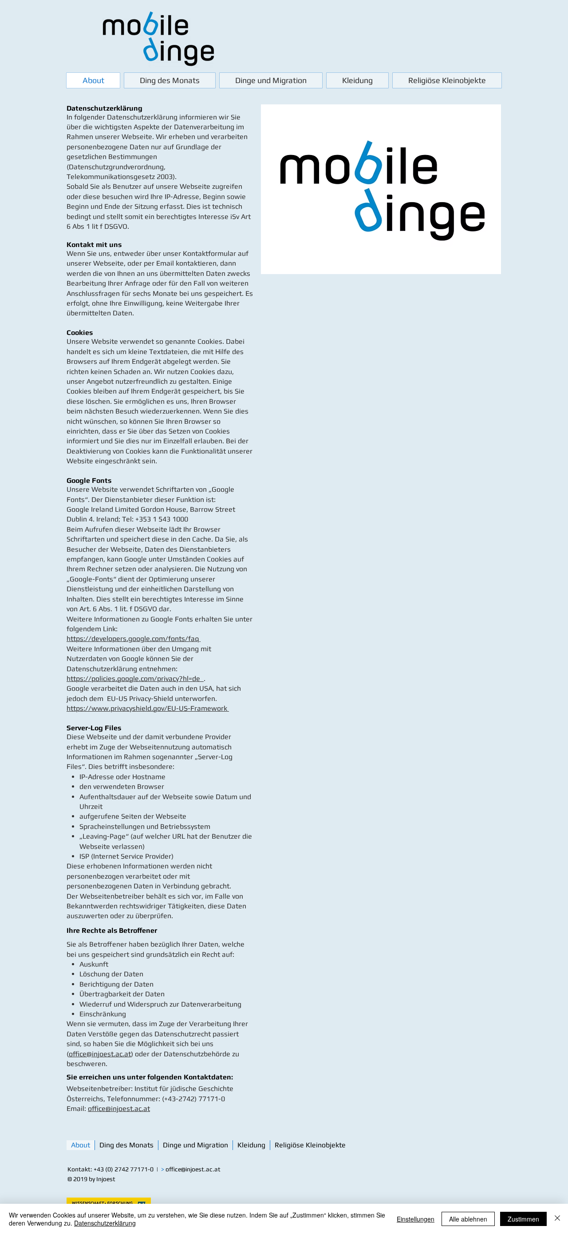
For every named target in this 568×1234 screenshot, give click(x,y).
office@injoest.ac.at (100, 1054)
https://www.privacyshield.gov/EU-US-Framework (148, 708)
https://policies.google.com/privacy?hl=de (135, 678)
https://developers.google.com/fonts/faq (134, 638)
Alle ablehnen (468, 1218)
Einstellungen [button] (415, 1218)
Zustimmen (523, 1218)
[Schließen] (557, 1219)
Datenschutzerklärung (105, 1222)
